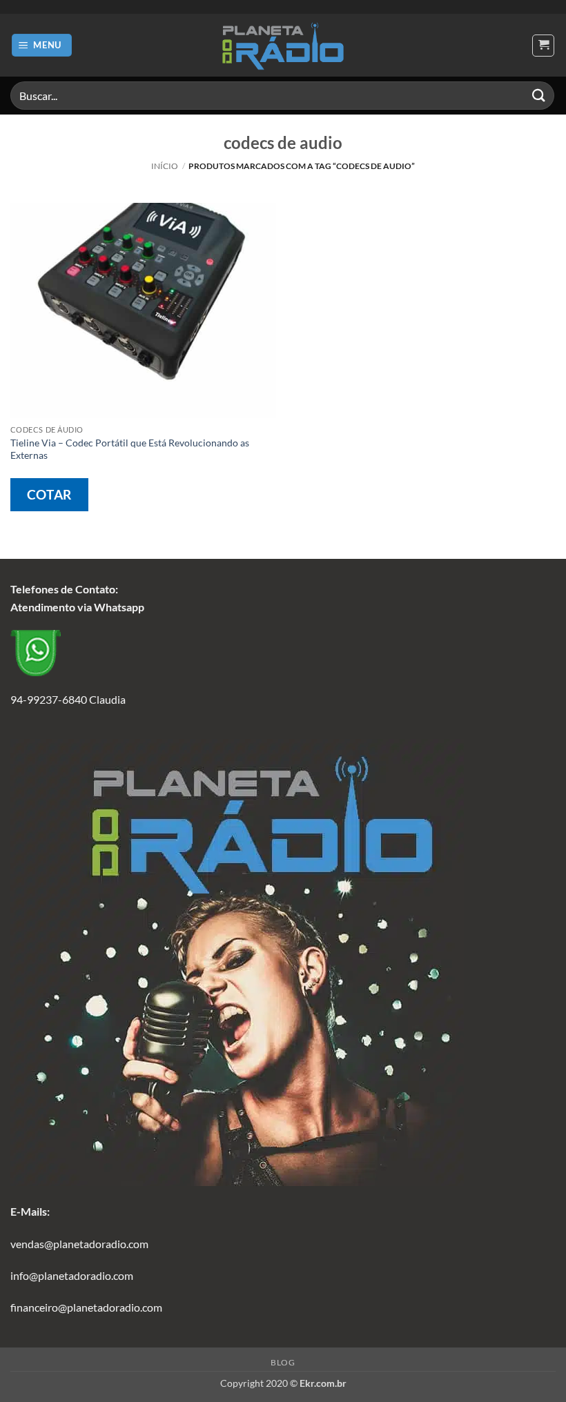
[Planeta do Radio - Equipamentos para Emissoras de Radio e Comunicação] (283, 45)
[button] (42, 45)
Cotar (49, 494)
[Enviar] (539, 95)
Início (164, 166)
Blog (283, 1362)
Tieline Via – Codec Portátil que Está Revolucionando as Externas (129, 449)
